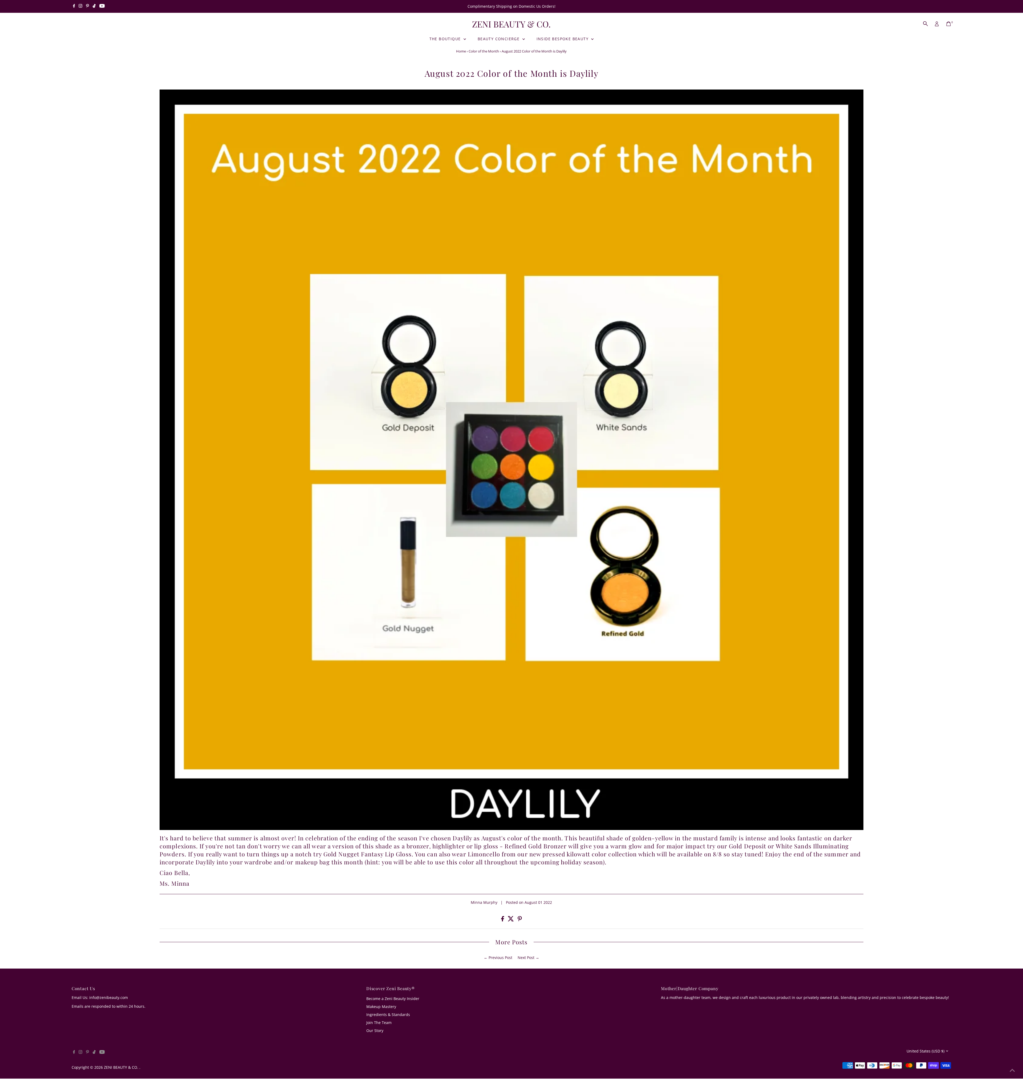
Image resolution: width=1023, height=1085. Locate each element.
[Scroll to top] (1012, 1070)
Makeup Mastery (381, 1006)
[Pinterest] (87, 6)
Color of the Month (484, 51)
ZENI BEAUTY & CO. (511, 24)
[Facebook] (74, 6)
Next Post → (528, 957)
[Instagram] (80, 6)
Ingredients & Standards (388, 1014)
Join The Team (379, 1022)
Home (461, 51)
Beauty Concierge (499, 38)
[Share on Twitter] (511, 919)
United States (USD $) (925, 1051)
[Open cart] (948, 23)
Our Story (374, 1030)
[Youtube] (102, 6)
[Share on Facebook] (503, 919)
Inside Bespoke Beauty (563, 38)
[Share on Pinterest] (520, 919)
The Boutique (445, 38)
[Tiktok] (94, 6)
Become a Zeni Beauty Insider (392, 998)
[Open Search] (925, 23)
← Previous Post (498, 957)
